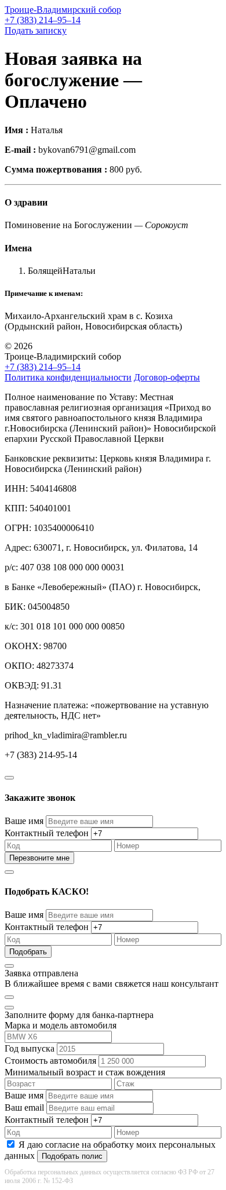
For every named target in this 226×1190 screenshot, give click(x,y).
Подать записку (36, 30)
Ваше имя (24, 821)
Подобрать (28, 951)
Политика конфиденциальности (68, 377)
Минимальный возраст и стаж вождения (85, 1072)
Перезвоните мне (39, 858)
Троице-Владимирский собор (63, 9)
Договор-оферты (167, 377)
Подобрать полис (72, 1156)
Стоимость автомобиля (50, 1060)
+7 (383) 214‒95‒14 (43, 20)
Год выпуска (29, 1048)
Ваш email (24, 1107)
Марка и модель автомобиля (60, 1025)
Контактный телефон (47, 833)
